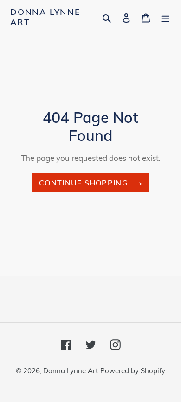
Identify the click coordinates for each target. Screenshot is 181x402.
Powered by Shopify (132, 370)
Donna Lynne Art (45, 17)
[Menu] (165, 17)
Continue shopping (83, 182)
